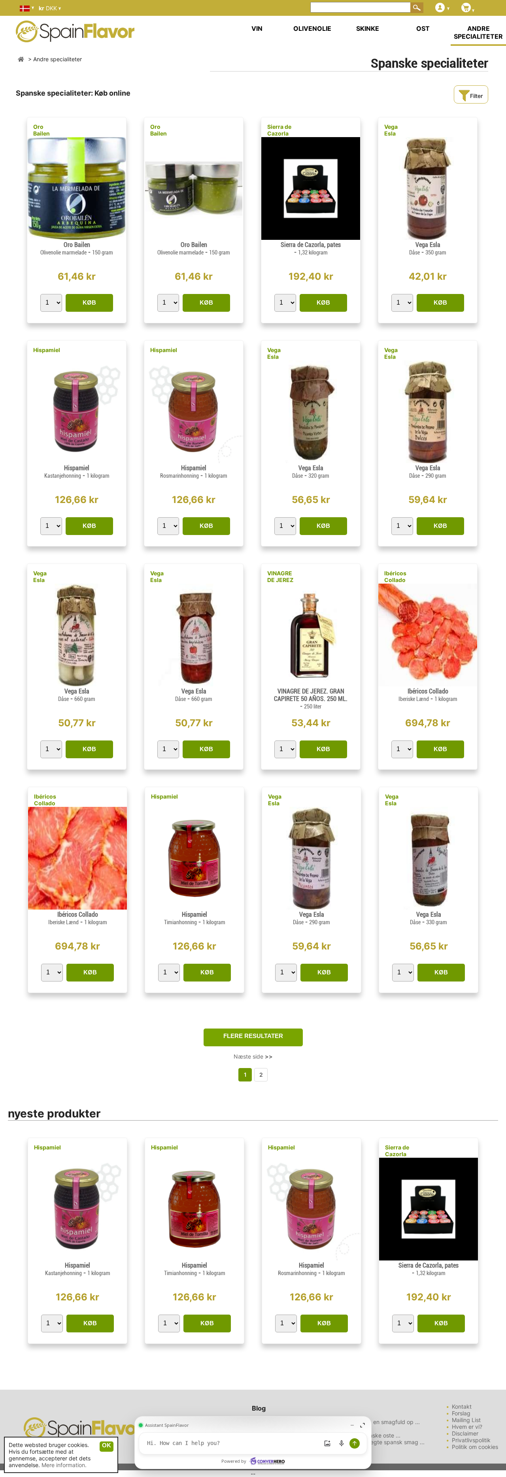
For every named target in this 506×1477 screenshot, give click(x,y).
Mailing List (466, 1420)
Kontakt (462, 1406)
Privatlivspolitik (471, 1440)
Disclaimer (465, 1433)
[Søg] (417, 7)
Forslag (461, 1413)
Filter (476, 95)
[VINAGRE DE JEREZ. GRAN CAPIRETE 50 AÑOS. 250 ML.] (310, 684)
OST (423, 28)
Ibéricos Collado (395, 576)
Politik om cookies (475, 1446)
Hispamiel (46, 350)
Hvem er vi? (467, 1426)
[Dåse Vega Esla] (427, 237)
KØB (89, 302)
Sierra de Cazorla (279, 130)
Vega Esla (391, 130)
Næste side (253, 1056)
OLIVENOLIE (312, 28)
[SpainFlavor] (21, 59)
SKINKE (367, 28)
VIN (256, 28)
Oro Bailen (41, 130)
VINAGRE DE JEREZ (280, 576)
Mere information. (64, 1465)
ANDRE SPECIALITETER (478, 32)
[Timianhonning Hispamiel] (194, 907)
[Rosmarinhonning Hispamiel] (193, 461)
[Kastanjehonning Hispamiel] (76, 461)
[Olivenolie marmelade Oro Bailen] (76, 237)
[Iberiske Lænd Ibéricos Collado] (427, 684)
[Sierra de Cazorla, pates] (310, 237)
